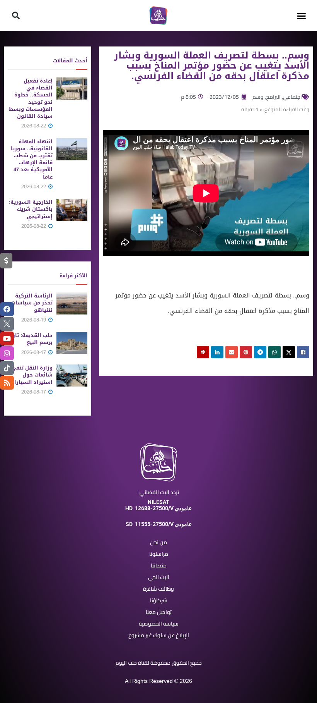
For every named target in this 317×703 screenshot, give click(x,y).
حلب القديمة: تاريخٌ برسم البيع (30, 338)
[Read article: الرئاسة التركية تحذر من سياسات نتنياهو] (71, 303)
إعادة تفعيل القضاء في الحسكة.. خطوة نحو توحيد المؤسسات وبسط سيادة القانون (31, 98)
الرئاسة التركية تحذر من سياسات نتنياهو (32, 303)
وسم (258, 97)
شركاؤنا (158, 600)
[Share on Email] (231, 352)
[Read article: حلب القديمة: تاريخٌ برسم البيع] (71, 343)
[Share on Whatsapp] (274, 352)
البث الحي (158, 577)
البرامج (273, 97)
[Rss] (7, 383)
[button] (301, 15)
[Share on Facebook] (303, 352)
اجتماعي (292, 97)
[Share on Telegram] (260, 352)
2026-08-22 (34, 126)
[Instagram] (7, 353)
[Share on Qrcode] (203, 352)
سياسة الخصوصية (159, 624)
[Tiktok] (7, 368)
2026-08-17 (34, 352)
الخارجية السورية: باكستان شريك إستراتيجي (31, 209)
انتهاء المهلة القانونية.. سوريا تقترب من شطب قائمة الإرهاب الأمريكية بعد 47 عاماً (32, 159)
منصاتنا (159, 565)
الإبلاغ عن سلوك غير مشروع (158, 635)
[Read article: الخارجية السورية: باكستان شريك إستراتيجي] (71, 210)
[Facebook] (7, 309)
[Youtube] (7, 338)
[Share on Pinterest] (246, 352)
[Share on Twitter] (289, 352)
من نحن (158, 542)
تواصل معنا (159, 612)
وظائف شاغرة (158, 589)
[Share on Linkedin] (217, 352)
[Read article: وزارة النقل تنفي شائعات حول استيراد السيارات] (71, 375)
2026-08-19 (34, 320)
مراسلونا (158, 554)
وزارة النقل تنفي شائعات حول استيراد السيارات (31, 375)
